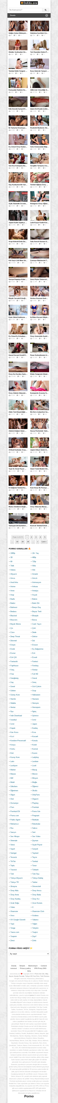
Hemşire (35, 703)
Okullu (34, 791)
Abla (34, 566)
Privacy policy (25, 968)
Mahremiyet (32, 966)
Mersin (34, 774)
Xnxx (12, 916)
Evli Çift (13, 657)
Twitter (34, 882)
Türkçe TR (14, 882)
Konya (12, 745)
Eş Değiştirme (37, 649)
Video (12, 907)
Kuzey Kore (15, 757)
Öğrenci (35, 786)
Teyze (34, 857)
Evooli (34, 657)
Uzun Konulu (37, 903)
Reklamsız (14, 824)
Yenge (12, 928)
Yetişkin (35, 928)
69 (11, 562)
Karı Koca (14, 732)
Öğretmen (14, 791)
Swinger (13, 853)
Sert (33, 832)
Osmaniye (14, 803)
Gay (12, 682)
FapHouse (14, 666)
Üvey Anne (14, 895)
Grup (34, 691)
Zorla (34, 940)
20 (23, 542)
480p (34, 557)
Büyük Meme (15, 624)
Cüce (12, 632)
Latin (12, 761)
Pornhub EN (15, 811)
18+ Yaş (35, 553)
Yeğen (34, 924)
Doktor (34, 636)
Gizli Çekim (36, 686)
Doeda (13, 966)
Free (12, 674)
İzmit (12, 724)
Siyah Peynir (37, 845)
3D (11, 557)
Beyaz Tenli (36, 611)
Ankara (35, 586)
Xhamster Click (38, 911)
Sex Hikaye (14, 836)
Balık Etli (35, 603)
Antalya (35, 591)
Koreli (34, 745)
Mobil (12, 782)
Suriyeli (35, 849)
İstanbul (13, 720)
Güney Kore (15, 695)
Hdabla (13, 703)
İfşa (11, 711)
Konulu (35, 741)
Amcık (34, 578)
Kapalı (12, 728)
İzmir (34, 720)
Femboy (35, 666)
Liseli (34, 766)
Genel (12, 686)
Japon (34, 724)
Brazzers (13, 620)
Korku (12, 749)
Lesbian (35, 761)
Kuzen (34, 753)
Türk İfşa (35, 874)
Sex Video (36, 836)
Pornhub (35, 807)
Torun (34, 866)
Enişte (12, 645)
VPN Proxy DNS (40, 968)
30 (28, 542)
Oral (12, 799)
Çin (11, 628)
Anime (12, 586)
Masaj (34, 770)
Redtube (35, 820)
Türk (12, 874)
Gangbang (14, 678)
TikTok (13, 861)
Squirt (12, 849)
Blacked (13, 616)
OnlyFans (36, 795)
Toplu (12, 866)
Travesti (13, 870)
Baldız (12, 603)
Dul (33, 641)
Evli (33, 653)
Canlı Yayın (36, 624)
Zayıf (34, 936)
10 (17, 542)
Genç (34, 682)
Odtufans (14, 786)
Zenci (12, 940)
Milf (11, 778)
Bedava (13, 611)
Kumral (35, 749)
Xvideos (35, 916)
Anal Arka (14, 582)
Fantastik (14, 661)
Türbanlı (35, 870)
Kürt (12, 753)
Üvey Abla (14, 891)
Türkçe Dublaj (37, 878)
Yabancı (35, 920)
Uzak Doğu (14, 903)
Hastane (35, 699)
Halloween (36, 695)
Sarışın (13, 832)
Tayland (35, 853)
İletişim (22, 966)
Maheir (13, 770)
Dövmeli (13, 641)
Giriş (29, 971)
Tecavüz (13, 857)
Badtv (12, 599)
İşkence (35, 716)
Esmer (13, 653)
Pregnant (35, 816)
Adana (12, 570)
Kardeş (35, 728)
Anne (12, 591)
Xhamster (14, 911)
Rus (11, 828)
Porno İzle (36, 811)
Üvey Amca (36, 891)
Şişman (35, 841)
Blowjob (35, 616)
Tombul (35, 861)
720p (34, 562)
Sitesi (12, 845)
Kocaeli (35, 736)
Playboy (35, 803)
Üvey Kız (36, 899)
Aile (33, 570)
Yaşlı (12, 924)
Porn (12, 807)
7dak (12, 566)
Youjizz (35, 932)
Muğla (34, 782)
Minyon (35, 778)
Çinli (34, 628)
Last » (44, 542)
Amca (12, 578)
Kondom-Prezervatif (18, 741)
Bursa (34, 620)
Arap (12, 595)
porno (32, 995)
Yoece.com (14, 932)
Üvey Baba (36, 895)
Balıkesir (13, 607)
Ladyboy (35, 757)
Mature (13, 774)
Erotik (12, 649)
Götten (13, 691)
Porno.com (14, 816)
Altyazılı (13, 574)
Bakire (34, 599)
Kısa (34, 732)
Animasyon (36, 582)
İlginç (34, 711)
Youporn (13, 936)
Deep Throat (15, 636)
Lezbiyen (13, 766)
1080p (12, 553)
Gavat (34, 678)
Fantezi (35, 661)
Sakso (34, 828)
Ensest (35, 645)
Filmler (34, 670)
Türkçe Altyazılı (16, 878)
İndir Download (16, 716)
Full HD (35, 674)
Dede (34, 632)
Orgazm (35, 799)
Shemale (13, 841)
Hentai (12, 707)
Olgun (12, 795)
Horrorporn (36, 707)
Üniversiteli (36, 886)
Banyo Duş (36, 607)
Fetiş (12, 670)
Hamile (13, 699)
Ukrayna (13, 886)
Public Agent (15, 820)
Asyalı (34, 595)
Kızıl (12, 736)
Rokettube (36, 824)
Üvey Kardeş (15, 899)
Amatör (35, 574)
